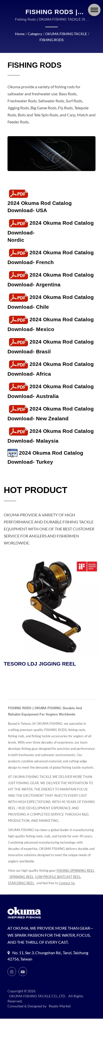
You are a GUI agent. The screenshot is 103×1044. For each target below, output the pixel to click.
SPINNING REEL (22, 877)
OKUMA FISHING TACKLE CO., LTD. (37, 996)
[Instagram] (12, 971)
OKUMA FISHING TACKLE (66, 34)
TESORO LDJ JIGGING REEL (40, 664)
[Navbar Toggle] (94, 10)
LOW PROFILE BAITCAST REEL (58, 877)
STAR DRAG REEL (21, 883)
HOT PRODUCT (35, 490)
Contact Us (67, 883)
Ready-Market (60, 1006)
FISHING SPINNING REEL (75, 870)
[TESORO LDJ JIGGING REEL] (51, 607)
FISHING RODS (52, 40)
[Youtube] (22, 971)
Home (19, 34)
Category (35, 34)
